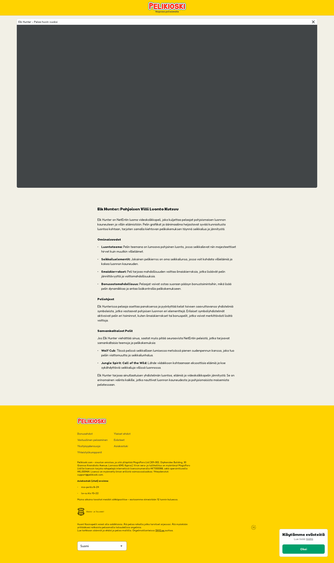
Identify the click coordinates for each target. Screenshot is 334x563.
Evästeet (119, 439)
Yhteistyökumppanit (89, 452)
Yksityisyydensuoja (88, 446)
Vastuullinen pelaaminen (92, 439)
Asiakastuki (121, 446)
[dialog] (303, 543)
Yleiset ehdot (122, 433)
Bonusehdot (85, 433)
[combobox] (102, 546)
